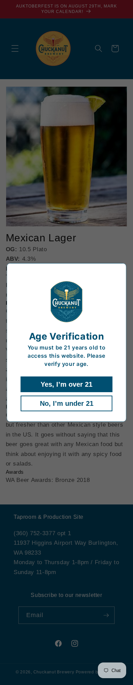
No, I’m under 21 (66, 403)
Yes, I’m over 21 (66, 384)
